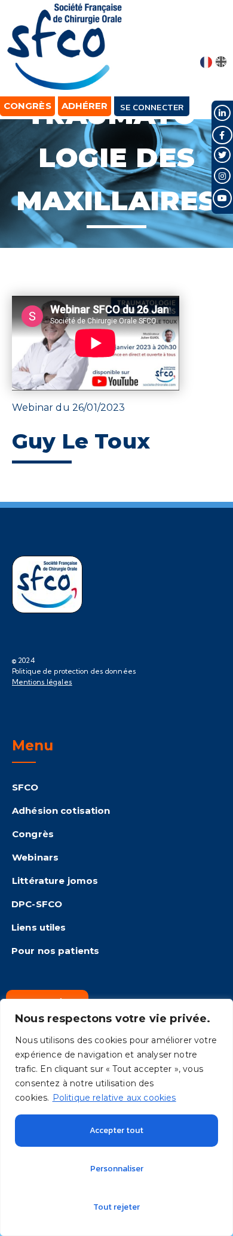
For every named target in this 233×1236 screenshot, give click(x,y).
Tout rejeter (116, 1207)
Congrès (33, 834)
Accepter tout (116, 1130)
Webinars (35, 857)
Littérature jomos (55, 880)
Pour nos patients (55, 950)
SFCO (25, 787)
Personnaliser (116, 1168)
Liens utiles (38, 927)
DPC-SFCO (36, 904)
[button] (214, 37)
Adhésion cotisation (61, 810)
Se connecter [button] (151, 107)
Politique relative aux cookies (114, 1097)
